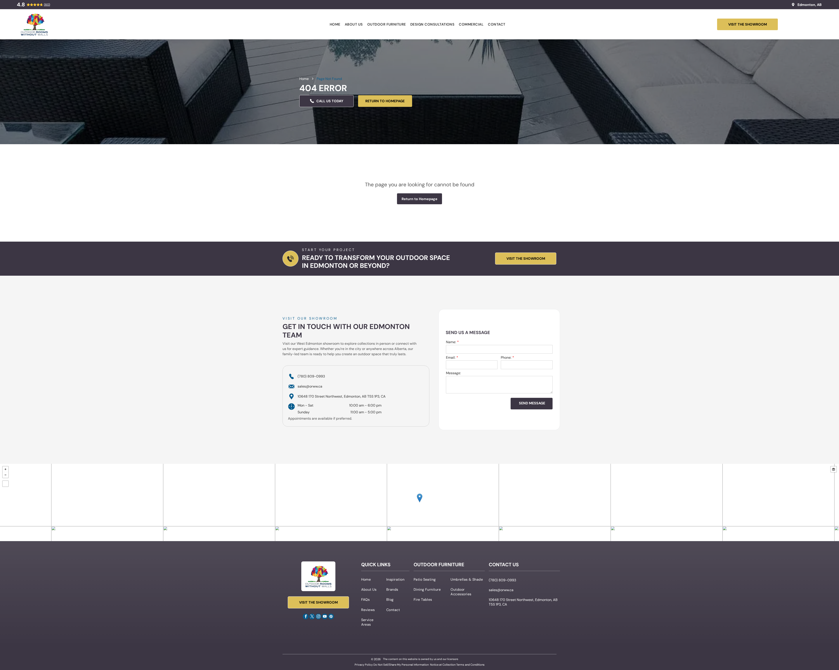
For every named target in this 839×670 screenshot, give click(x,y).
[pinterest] (331, 617)
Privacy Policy (364, 665)
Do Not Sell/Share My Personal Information (401, 665)
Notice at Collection (443, 665)
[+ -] (419, 502)
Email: (450, 357)
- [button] (5, 475)
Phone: (506, 357)
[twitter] (312, 617)
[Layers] (833, 469)
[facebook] (306, 617)
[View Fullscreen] (5, 483)
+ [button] (5, 469)
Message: (453, 373)
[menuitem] (335, 24)
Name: (451, 342)
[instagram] (318, 617)
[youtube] (325, 617)
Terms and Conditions (470, 665)
